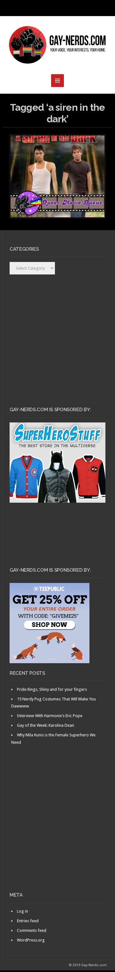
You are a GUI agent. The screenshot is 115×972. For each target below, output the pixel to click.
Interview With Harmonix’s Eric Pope (49, 715)
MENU (57, 8)
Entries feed (28, 920)
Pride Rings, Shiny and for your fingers (52, 689)
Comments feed (31, 930)
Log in (22, 911)
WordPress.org (31, 940)
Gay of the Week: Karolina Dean (45, 725)
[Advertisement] (57, 829)
